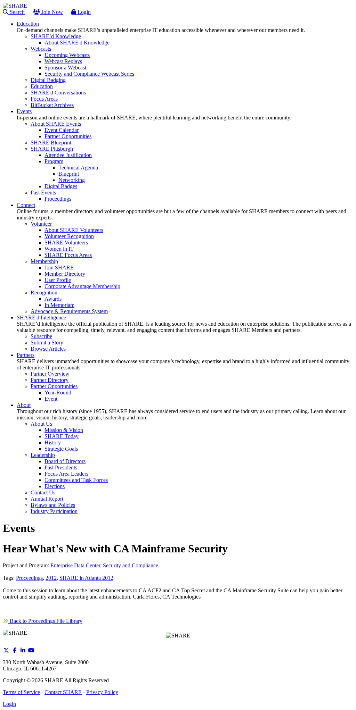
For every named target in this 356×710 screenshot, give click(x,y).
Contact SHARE (63, 692)
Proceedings (29, 578)
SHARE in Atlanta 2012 (86, 578)
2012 (51, 578)
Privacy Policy (102, 692)
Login (83, 12)
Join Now (51, 12)
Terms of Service (21, 692)
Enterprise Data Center (75, 565)
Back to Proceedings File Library (45, 621)
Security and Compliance (130, 565)
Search (16, 12)
